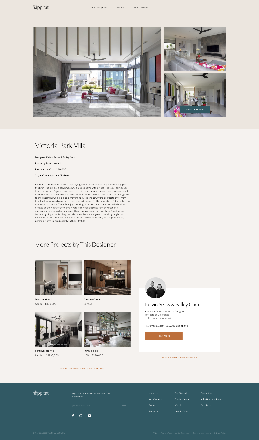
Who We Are (155, 399)
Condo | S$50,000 (46, 303)
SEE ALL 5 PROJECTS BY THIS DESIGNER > (83, 368)
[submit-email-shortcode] (124, 406)
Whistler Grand (43, 299)
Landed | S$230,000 (47, 355)
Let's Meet (164, 335)
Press (152, 405)
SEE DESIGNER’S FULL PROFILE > (179, 357)
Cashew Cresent (93, 299)
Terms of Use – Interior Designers (175, 433)
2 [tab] (55, 344)
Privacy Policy (220, 433)
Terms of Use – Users (202, 433)
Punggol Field (91, 350)
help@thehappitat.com (213, 399)
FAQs (155, 433)
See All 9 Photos (195, 109)
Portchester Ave (44, 350)
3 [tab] (58, 344)
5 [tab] (65, 344)
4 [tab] (62, 344)
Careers (153, 411)
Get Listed (206, 405)
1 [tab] (51, 344)
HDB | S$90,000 (93, 355)
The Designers (99, 7)
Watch (120, 7)
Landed (88, 303)
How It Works (141, 7)
